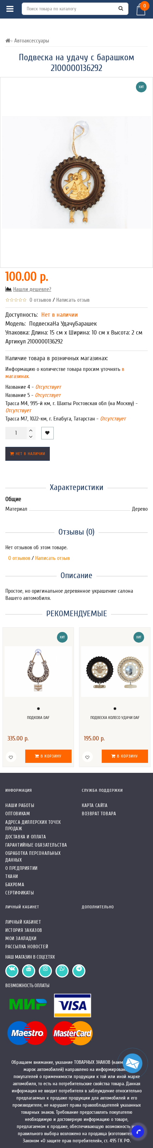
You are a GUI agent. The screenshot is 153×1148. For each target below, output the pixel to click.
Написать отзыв (73, 300)
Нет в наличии (29, 453)
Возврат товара (99, 813)
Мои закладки (20, 938)
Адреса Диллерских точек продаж (33, 825)
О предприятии (21, 868)
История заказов (23, 930)
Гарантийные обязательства (36, 845)
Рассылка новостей (26, 946)
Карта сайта (95, 805)
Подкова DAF (38, 717)
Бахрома (14, 884)
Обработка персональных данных (32, 856)
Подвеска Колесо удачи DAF (114, 717)
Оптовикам (17, 813)
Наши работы (20, 805)
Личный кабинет (23, 922)
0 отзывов (39, 300)
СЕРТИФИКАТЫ (19, 893)
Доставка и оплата (25, 837)
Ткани (11, 876)
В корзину (50, 756)
